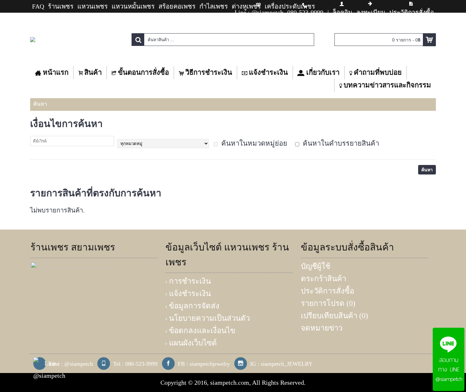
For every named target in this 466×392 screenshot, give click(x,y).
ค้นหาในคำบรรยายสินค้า (340, 143)
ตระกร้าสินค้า (323, 279)
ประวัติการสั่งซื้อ (327, 291)
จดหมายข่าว (321, 328)
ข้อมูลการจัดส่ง (194, 306)
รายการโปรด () (328, 303)
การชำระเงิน (190, 281)
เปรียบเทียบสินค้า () (334, 316)
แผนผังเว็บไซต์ (193, 343)
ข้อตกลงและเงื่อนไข (202, 330)
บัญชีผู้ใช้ (315, 266)
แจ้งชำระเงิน (190, 293)
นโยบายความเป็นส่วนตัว (209, 318)
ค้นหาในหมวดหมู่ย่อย (253, 143)
